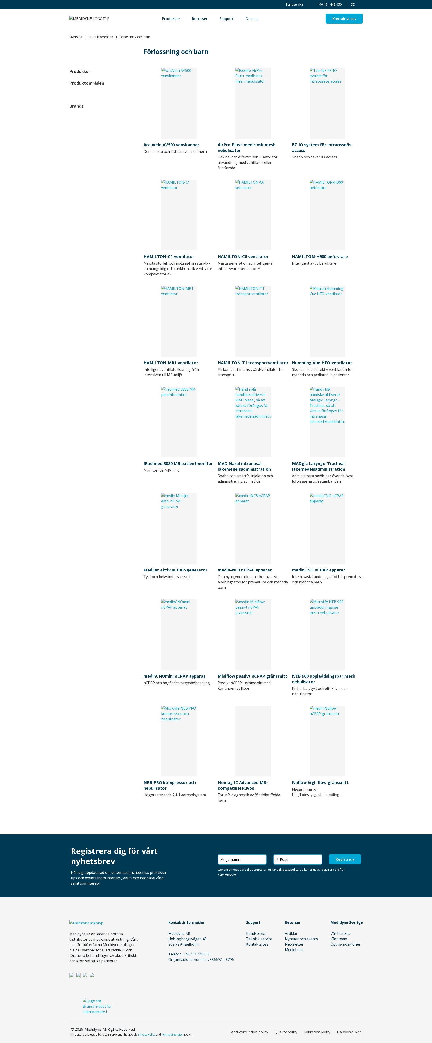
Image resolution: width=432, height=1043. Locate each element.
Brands (76, 106)
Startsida (75, 37)
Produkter (79, 71)
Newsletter (294, 944)
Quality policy (286, 1032)
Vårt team (339, 938)
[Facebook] (85, 975)
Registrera (345, 859)
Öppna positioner (345, 944)
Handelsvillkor (349, 1032)
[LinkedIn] (71, 975)
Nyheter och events (301, 938)
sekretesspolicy (287, 870)
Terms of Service (172, 1034)
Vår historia (340, 933)
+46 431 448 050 (329, 4)
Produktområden (100, 37)
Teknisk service (259, 938)
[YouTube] (92, 975)
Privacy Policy (146, 1034)
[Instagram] (78, 975)
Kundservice (295, 4)
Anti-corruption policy (249, 1032)
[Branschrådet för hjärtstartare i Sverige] (97, 1006)
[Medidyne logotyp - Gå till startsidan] (89, 19)
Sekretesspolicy (317, 1032)
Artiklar (291, 933)
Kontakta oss (257, 944)
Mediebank (294, 949)
